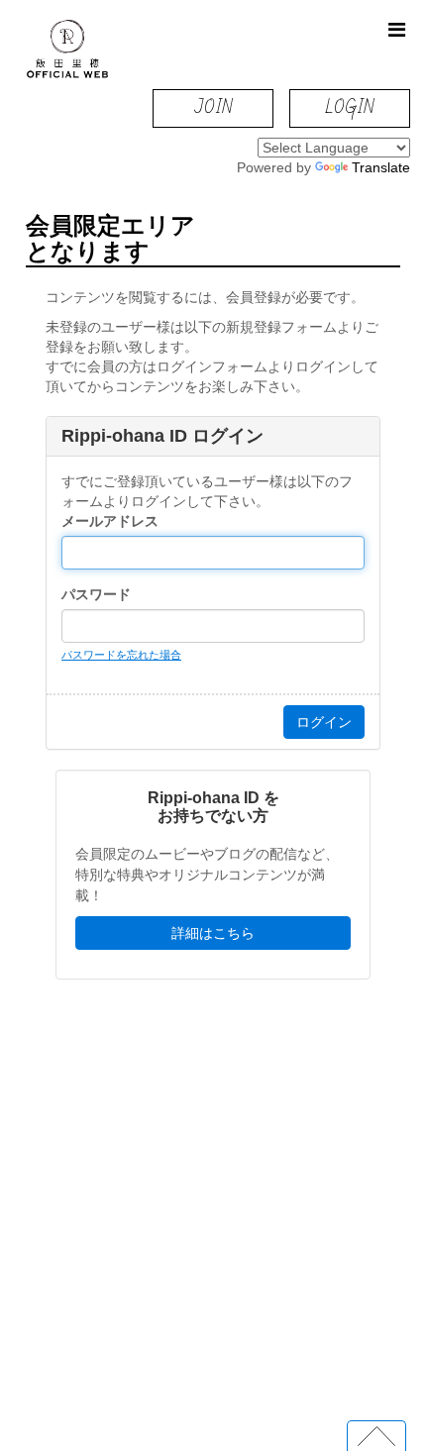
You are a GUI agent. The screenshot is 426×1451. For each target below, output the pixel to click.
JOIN (213, 107)
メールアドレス (110, 521)
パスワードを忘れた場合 (121, 655)
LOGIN (349, 107)
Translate (381, 167)
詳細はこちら (213, 933)
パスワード (96, 594)
